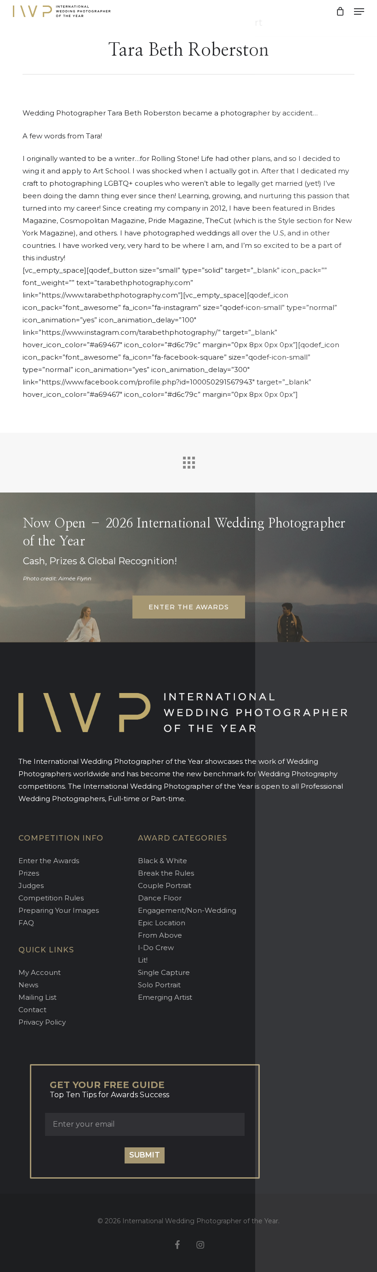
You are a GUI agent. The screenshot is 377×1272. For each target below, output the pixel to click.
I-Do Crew (156, 947)
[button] (359, 11)
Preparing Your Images (58, 910)
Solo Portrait (159, 984)
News (28, 984)
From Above (160, 935)
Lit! (143, 960)
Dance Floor (160, 898)
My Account (39, 972)
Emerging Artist (165, 997)
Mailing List (37, 997)
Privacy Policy (42, 1022)
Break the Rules (166, 873)
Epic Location (161, 922)
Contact (32, 1009)
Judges (31, 885)
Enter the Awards (48, 860)
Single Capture (164, 972)
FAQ (26, 922)
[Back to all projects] (188, 460)
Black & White (162, 860)
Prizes (28, 873)
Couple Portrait (164, 885)
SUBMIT (144, 1155)
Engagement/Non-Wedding (187, 910)
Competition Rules (51, 898)
